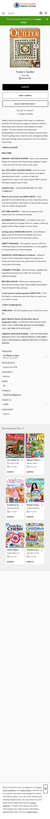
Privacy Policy (26, 790)
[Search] (3, 13)
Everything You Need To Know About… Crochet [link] (14, 505)
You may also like (12, 428)
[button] (25, 87)
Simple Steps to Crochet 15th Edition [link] (14, 550)
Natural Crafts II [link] (33, 460)
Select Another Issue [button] (24, 104)
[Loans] (41, 13)
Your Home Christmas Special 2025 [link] (14, 460)
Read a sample (25, 96)
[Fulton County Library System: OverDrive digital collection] (25, 5)
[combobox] (20, 13)
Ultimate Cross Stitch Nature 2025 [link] (34, 550)
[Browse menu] (46, 13)
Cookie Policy (32, 812)
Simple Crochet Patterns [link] (34, 505)
